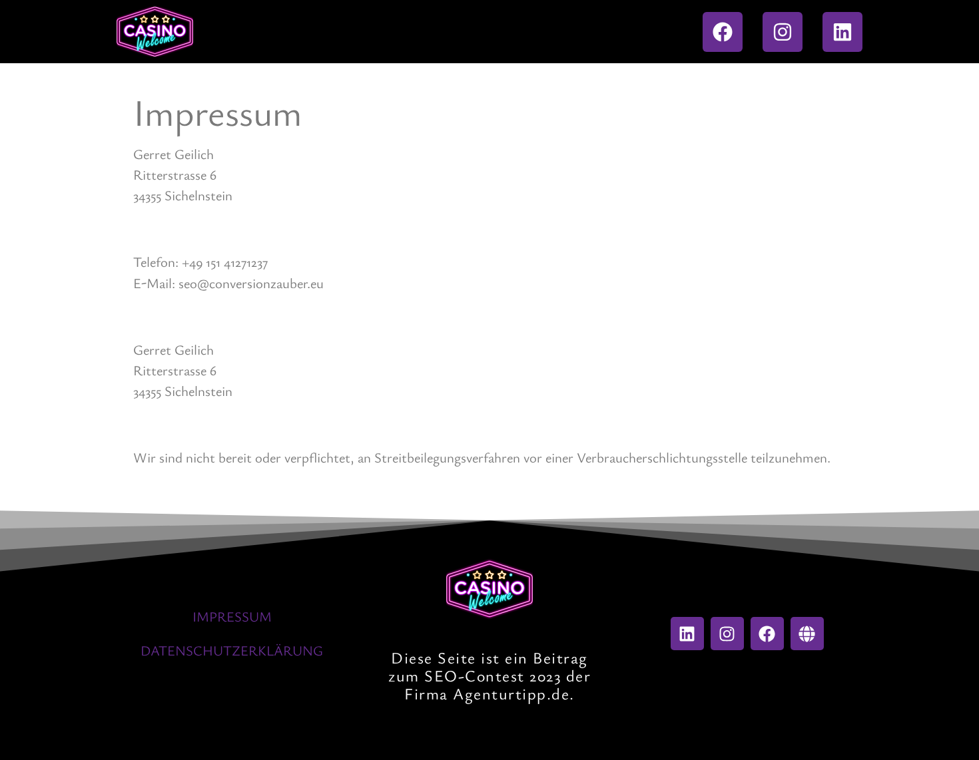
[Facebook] (723, 32)
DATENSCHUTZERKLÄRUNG (232, 650)
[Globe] (807, 633)
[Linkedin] (842, 32)
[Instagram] (783, 32)
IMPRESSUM (232, 616)
